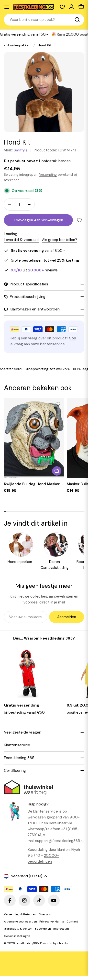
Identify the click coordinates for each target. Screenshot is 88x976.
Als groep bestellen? (59, 239)
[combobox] (44, 20)
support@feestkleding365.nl (59, 840)
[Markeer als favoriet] (79, 220)
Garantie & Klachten (18, 929)
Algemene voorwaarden (20, 921)
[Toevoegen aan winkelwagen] (56, 471)
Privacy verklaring (51, 921)
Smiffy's (21, 150)
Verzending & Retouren (20, 914)
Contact (72, 921)
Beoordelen (43, 929)
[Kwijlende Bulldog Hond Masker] (34, 438)
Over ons (45, 914)
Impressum (61, 929)
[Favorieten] (62, 7)
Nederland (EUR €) (26, 876)
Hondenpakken (19, 45)
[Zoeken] (77, 20)
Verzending (48, 175)
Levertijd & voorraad (21, 239)
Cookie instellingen (17, 936)
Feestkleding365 (27, 943)
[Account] (71, 7)
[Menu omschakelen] (7, 7)
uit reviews (34, 270)
